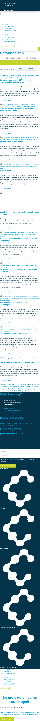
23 (23, 391)
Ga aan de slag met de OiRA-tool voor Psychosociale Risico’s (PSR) (15, 81)
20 (4, 391)
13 (35, 386)
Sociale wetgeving (9, 400)
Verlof (20, 69)
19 (35, 389)
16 (17, 389)
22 (17, 391)
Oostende (10, 425)
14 (4, 389)
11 (22, 386)
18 (29, 389)
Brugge (2, 423)
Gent (32, 423)
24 (29, 391)
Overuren (30, 69)
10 (16, 386)
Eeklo (27, 423)
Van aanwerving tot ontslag (12, 402)
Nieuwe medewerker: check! (11, 142)
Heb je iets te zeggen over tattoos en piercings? (20, 362)
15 (11, 389)
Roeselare (15, 423)
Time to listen (5, 171)
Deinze (17, 425)
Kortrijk (8, 423)
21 (11, 391)
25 (35, 391)
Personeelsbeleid (9, 404)
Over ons (8, 29)
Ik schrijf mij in (8, 465)
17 (23, 389)
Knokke (22, 423)
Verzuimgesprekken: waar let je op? (15, 333)
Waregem (3, 425)
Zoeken (20, 63)
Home (6, 24)
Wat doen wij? (9, 26)
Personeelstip (10, 31)
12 (28, 386)
